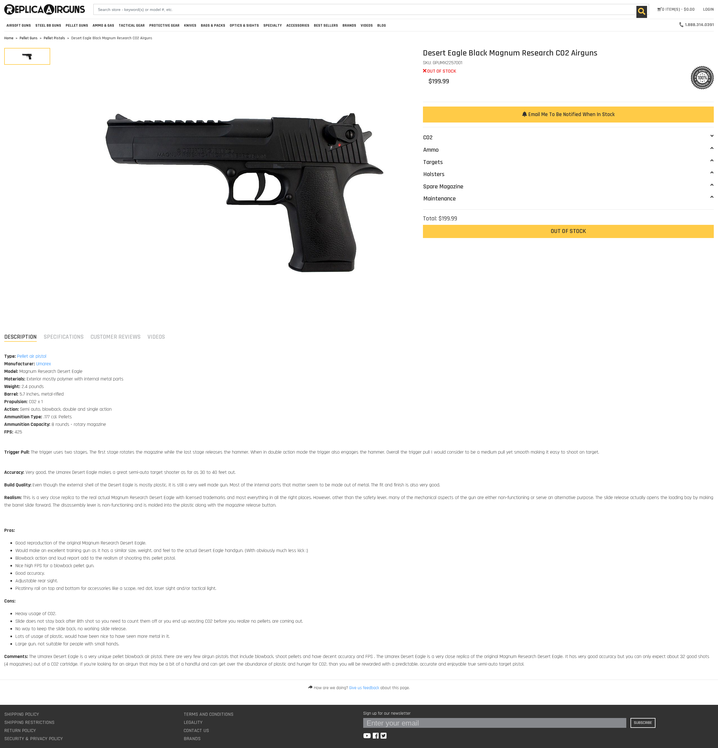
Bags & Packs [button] (213, 25)
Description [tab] (20, 337)
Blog (381, 25)
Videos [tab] (156, 337)
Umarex (43, 364)
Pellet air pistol (31, 356)
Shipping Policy (21, 714)
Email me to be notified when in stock (571, 114)
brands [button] (349, 25)
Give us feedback (364, 688)
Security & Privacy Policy (33, 738)
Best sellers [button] (326, 25)
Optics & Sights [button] (244, 25)
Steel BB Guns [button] (48, 25)
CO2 (427, 138)
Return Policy (20, 730)
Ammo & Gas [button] (103, 25)
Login (708, 9)
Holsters (434, 174)
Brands (192, 738)
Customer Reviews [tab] (116, 337)
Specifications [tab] (64, 337)
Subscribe (643, 722)
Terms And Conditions (208, 714)
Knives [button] (190, 25)
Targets (433, 162)
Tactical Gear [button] (132, 25)
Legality (193, 722)
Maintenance (439, 199)
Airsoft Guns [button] (18, 25)
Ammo (431, 150)
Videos (367, 25)
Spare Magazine (443, 187)
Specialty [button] (272, 25)
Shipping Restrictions (29, 722)
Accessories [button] (297, 25)
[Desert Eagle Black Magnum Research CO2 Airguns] (27, 56)
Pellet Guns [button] (77, 25)
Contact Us (196, 730)
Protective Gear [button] (164, 25)
